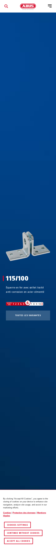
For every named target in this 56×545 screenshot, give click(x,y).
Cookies (7, 513)
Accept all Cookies (18, 541)
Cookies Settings (17, 525)
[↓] (33, 267)
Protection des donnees (24, 513)
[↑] (22, 267)
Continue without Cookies (23, 533)
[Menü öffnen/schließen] (50, 6)
